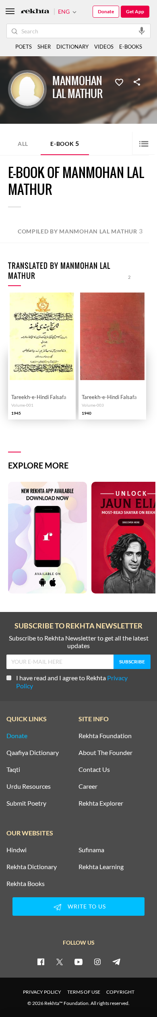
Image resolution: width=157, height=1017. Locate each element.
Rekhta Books (25, 883)
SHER (44, 46)
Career (87, 786)
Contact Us (94, 769)
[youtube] (78, 961)
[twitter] (59, 961)
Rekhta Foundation (105, 736)
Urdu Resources (28, 786)
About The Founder (105, 752)
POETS (23, 46)
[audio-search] (141, 30)
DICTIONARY (72, 46)
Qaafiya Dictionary (32, 752)
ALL (23, 143)
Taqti (13, 769)
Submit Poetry (26, 803)
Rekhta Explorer (100, 803)
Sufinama (91, 850)
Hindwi (16, 850)
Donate (106, 11)
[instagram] (97, 961)
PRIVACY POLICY (42, 992)
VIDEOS (104, 46)
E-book (64, 143)
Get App (135, 11)
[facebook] (40, 961)
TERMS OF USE (83, 992)
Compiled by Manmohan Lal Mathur (80, 231)
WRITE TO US (87, 906)
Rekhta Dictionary (31, 867)
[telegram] (116, 961)
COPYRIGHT (120, 992)
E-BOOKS (130, 46)
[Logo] (35, 11)
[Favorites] (119, 81)
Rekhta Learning (101, 867)
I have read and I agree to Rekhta (72, 682)
